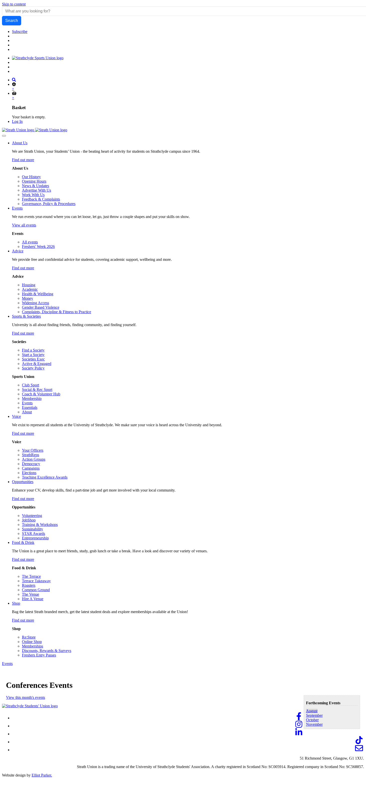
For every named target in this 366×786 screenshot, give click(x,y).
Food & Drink (23, 542)
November (314, 724)
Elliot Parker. (42, 775)
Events (17, 208)
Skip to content (14, 4)
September (314, 715)
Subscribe (19, 31)
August (311, 711)
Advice (17, 251)
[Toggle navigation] (4, 136)
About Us (19, 143)
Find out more (23, 160)
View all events (24, 225)
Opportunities (22, 482)
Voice (16, 416)
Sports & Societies (26, 316)
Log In (17, 121)
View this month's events (25, 697)
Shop (16, 603)
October (312, 720)
